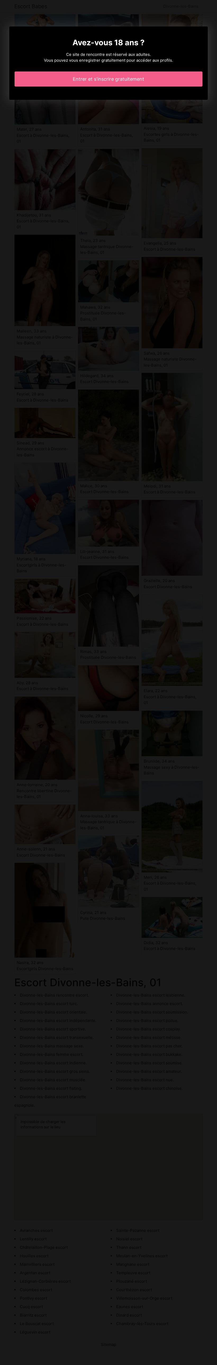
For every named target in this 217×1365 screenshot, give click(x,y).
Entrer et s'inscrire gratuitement (108, 79)
